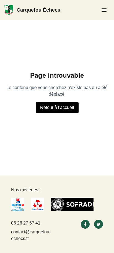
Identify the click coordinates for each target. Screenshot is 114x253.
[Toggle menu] (104, 9)
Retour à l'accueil (57, 107)
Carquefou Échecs (38, 10)
